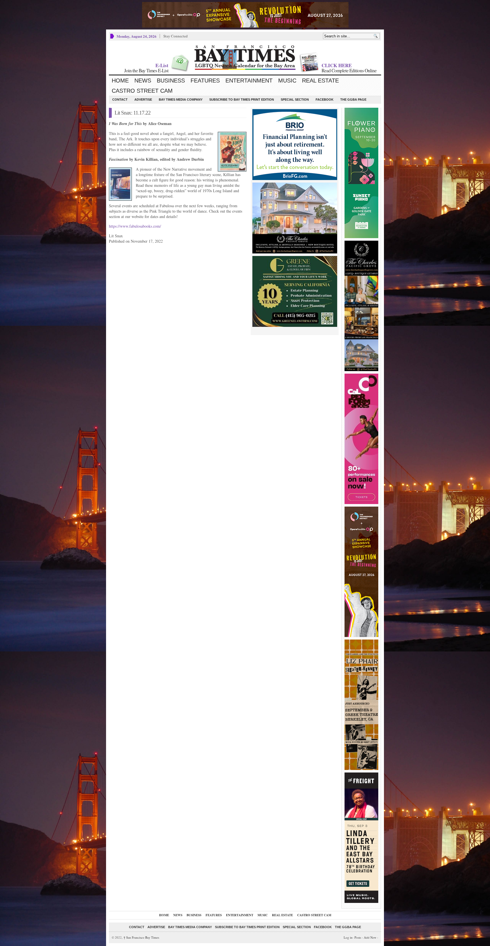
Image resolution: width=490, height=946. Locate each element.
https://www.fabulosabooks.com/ (135, 226)
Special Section (295, 99)
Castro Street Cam (142, 91)
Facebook (324, 99)
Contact (120, 99)
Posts (357, 937)
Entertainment (249, 80)
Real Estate (320, 80)
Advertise (143, 99)
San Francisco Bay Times (141, 937)
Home (120, 80)
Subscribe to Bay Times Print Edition (241, 99)
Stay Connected (175, 36)
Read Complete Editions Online (349, 70)
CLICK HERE (337, 65)
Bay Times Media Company (180, 99)
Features (205, 80)
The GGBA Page (353, 99)
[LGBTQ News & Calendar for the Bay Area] (245, 57)
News (142, 80)
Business (171, 80)
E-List (161, 65)
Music (287, 80)
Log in (348, 937)
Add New (370, 937)
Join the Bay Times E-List (146, 70)
